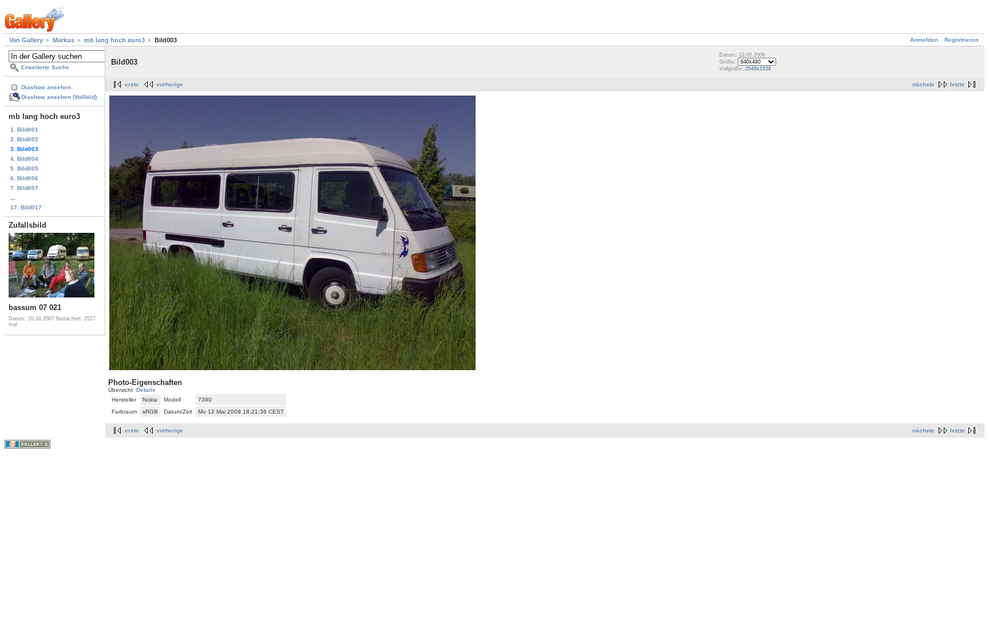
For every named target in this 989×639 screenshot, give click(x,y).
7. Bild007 (24, 188)
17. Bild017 (26, 207)
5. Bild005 (24, 168)
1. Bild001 (24, 129)
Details (146, 390)
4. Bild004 (24, 159)
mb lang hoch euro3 (114, 40)
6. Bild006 (24, 178)
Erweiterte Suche (45, 67)
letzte (957, 84)
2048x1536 (758, 69)
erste (132, 84)
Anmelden (924, 40)
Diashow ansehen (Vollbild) (59, 97)
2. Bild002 (24, 139)
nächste (923, 84)
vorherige (169, 84)
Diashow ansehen (46, 87)
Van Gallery (26, 40)
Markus (63, 40)
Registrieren (961, 40)
